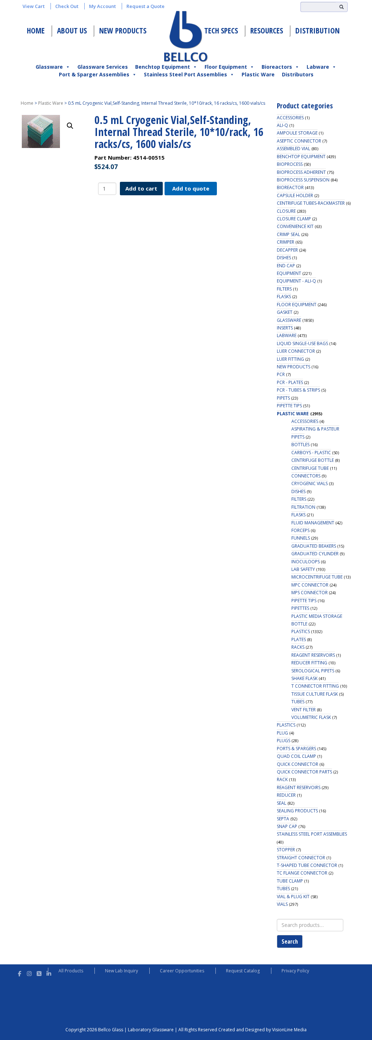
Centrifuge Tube (310, 468)
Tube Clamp (290, 881)
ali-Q (282, 125)
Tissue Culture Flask (314, 694)
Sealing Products (297, 811)
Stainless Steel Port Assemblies (185, 74)
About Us (72, 30)
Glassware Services (102, 66)
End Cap (286, 266)
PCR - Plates (290, 382)
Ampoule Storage (297, 133)
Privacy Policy (295, 971)
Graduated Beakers (313, 546)
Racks (297, 647)
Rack (282, 779)
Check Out (66, 6)
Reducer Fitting (309, 663)
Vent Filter (303, 710)
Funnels (300, 538)
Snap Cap (287, 826)
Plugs (283, 740)
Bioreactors (277, 66)
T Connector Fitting (315, 686)
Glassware (49, 66)
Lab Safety (303, 569)
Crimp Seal (288, 234)
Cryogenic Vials (309, 483)
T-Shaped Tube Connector (307, 865)
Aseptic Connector (299, 141)
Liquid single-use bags (302, 343)
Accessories (290, 118)
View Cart (34, 6)
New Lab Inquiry (121, 971)
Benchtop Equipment (162, 66)
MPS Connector (309, 592)
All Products (70, 971)
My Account (102, 6)
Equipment (289, 273)
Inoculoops (305, 562)
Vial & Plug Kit (293, 896)
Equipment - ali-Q (296, 281)
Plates (298, 639)
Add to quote (190, 188)
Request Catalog (243, 971)
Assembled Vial (293, 148)
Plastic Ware (258, 74)
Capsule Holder (295, 195)
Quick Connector (297, 764)
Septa (283, 819)
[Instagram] (29, 972)
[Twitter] (39, 972)
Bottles (300, 444)
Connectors (305, 476)
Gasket (284, 312)
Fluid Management (312, 523)
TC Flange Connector (302, 873)
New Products (122, 30)
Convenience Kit (295, 226)
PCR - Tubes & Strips (298, 390)
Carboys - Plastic (311, 452)
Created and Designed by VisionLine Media (262, 1030)
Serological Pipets (312, 671)
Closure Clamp (294, 219)
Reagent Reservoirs (313, 655)
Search (290, 941)
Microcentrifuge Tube (317, 577)
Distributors (298, 74)
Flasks (284, 296)
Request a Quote (145, 6)
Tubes (297, 702)
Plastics (300, 631)
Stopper (286, 850)
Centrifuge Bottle (312, 460)
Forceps (300, 530)
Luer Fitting (290, 359)
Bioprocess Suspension (303, 180)
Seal (281, 803)
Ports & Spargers (296, 748)
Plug (282, 733)
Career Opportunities (182, 971)
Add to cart (141, 188)
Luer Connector (296, 351)
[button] (70, 125)
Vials (282, 904)
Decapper (287, 250)
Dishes (284, 258)
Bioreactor (290, 187)
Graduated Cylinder (315, 554)
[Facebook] (19, 972)
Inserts (285, 328)
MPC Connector (309, 585)
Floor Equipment (226, 66)
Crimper (285, 242)
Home (36, 30)
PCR (281, 374)
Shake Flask (304, 678)
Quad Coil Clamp (296, 756)
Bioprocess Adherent (301, 172)
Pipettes (300, 608)
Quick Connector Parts (304, 772)
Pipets (283, 398)
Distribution (317, 30)
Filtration (303, 507)
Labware (318, 66)
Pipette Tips (289, 406)
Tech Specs (221, 30)
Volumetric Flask (311, 717)
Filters (284, 289)
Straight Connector (301, 858)
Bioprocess (290, 164)
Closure (286, 211)
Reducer (286, 795)
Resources (266, 30)
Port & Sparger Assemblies (94, 74)
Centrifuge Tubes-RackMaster (311, 203)
